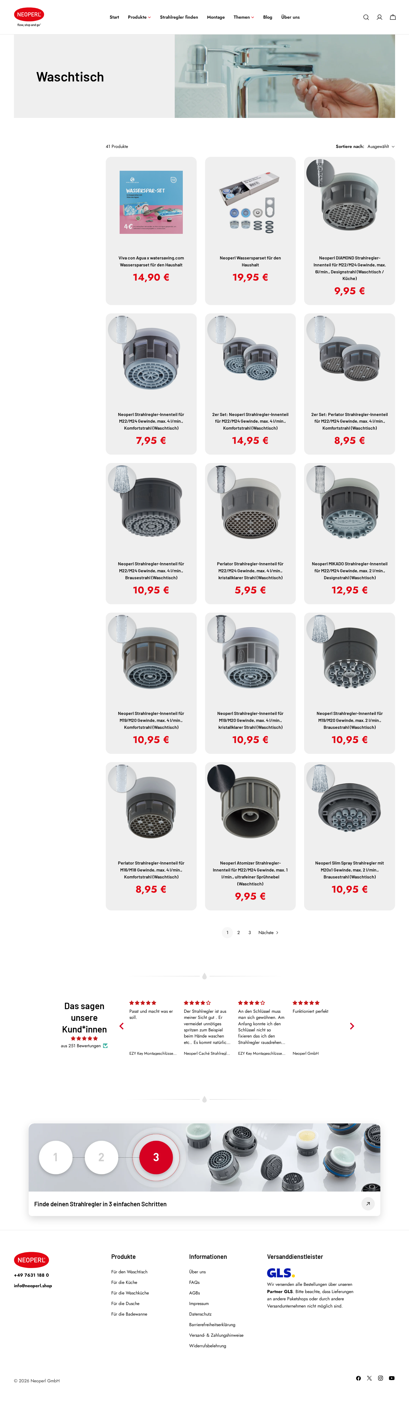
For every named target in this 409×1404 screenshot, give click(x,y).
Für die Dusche (125, 1303)
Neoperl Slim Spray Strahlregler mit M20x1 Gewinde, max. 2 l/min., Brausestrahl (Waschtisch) (349, 869)
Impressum (199, 1303)
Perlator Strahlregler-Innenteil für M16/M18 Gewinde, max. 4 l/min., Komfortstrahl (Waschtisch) (151, 869)
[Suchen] (366, 17)
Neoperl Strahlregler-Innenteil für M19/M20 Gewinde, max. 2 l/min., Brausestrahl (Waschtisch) (350, 720)
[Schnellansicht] (188, 169)
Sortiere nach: (350, 146)
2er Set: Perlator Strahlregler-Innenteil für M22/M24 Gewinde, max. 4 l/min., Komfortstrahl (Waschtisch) (349, 421)
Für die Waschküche (130, 1293)
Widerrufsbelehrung (207, 1346)
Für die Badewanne (129, 1314)
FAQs (194, 1282)
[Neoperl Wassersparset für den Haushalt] (250, 202)
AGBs (194, 1293)
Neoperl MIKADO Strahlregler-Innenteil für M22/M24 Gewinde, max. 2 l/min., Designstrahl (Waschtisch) (350, 570)
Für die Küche (124, 1282)
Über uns (197, 1272)
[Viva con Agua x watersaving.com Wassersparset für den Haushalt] (151, 202)
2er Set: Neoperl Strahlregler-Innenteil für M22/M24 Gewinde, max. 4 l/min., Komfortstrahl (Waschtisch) (250, 421)
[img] (84, 1038)
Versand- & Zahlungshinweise (216, 1335)
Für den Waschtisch (129, 1272)
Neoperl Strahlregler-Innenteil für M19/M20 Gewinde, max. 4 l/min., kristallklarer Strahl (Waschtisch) (250, 720)
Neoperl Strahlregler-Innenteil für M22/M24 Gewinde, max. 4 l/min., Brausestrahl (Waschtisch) (151, 570)
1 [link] (227, 932)
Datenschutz (200, 1314)
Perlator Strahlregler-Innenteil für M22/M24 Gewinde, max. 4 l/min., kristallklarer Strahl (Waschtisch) (250, 570)
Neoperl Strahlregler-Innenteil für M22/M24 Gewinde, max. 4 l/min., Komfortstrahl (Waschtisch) (151, 421)
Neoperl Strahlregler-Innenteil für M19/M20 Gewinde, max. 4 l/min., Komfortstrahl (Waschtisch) (151, 720)
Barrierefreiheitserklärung (212, 1324)
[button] (117, 1022)
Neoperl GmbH (45, 1381)
